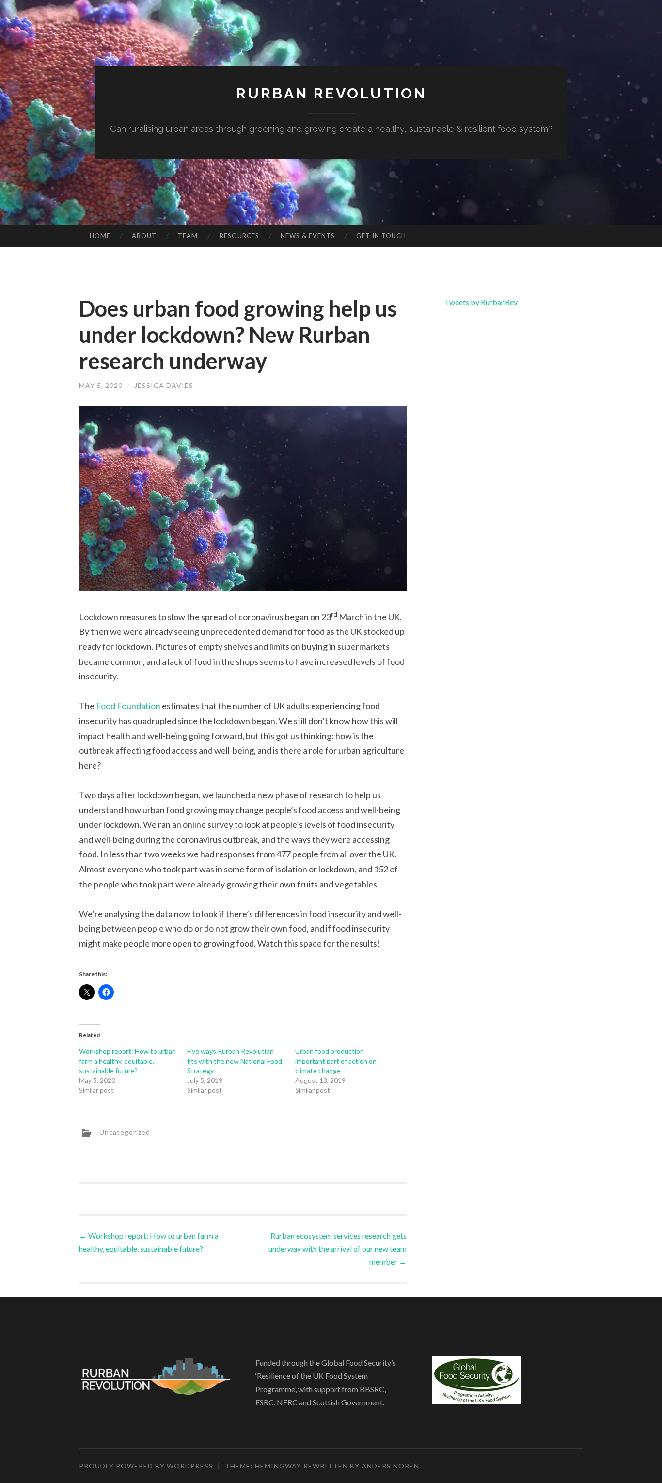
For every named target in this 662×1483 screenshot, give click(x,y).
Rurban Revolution (331, 93)
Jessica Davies (163, 385)
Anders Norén (390, 1466)
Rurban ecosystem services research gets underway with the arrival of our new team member (337, 1248)
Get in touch (381, 236)
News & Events (308, 236)
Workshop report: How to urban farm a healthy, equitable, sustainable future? (127, 1061)
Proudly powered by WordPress (146, 1466)
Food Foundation (128, 705)
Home (100, 236)
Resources (239, 236)
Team (188, 236)
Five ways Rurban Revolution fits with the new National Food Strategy (234, 1061)
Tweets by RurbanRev (481, 301)
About (144, 236)
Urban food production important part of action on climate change (336, 1061)
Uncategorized (124, 1132)
